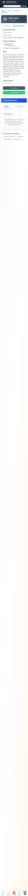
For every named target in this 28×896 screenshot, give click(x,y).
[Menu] (2, 6)
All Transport (20, 136)
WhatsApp (7, 35)
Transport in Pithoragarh (9, 136)
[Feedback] (26, 6)
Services (10, 10)
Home (4, 10)
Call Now (15, 88)
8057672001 (8, 32)
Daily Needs (17, 139)
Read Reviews (8, 113)
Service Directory (8, 139)
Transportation (17, 10)
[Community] (23, 6)
